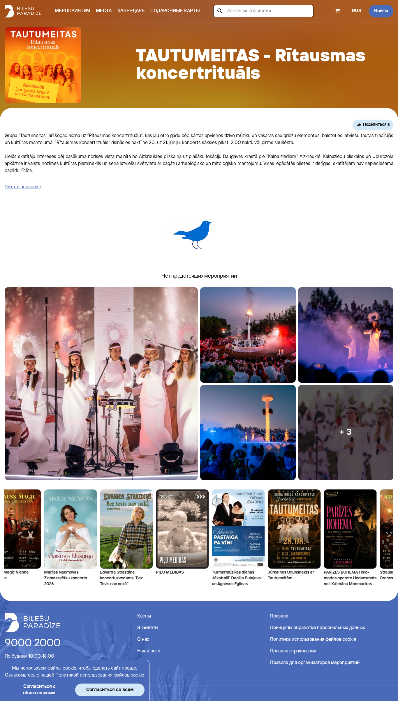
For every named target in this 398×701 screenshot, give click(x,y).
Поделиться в (376, 125)
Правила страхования (293, 651)
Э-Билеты (147, 628)
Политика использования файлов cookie (313, 639)
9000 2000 (33, 643)
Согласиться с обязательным (39, 689)
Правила (279, 616)
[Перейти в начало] (32, 622)
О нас (143, 639)
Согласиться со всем (110, 690)
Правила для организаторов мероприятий (315, 663)
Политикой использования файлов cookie (99, 675)
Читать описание (23, 187)
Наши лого (148, 651)
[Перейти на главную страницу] (23, 11)
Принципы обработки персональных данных (317, 628)
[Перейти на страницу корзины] (330, 11)
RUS (356, 11)
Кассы (144, 616)
